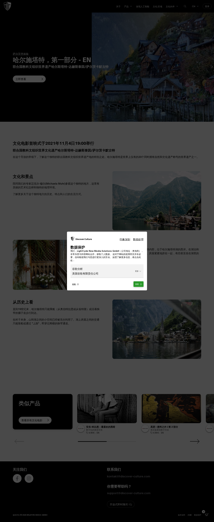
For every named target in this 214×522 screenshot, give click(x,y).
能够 (74, 284)
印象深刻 (125, 239)
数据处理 (138, 239)
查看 (137, 284)
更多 (137, 271)
